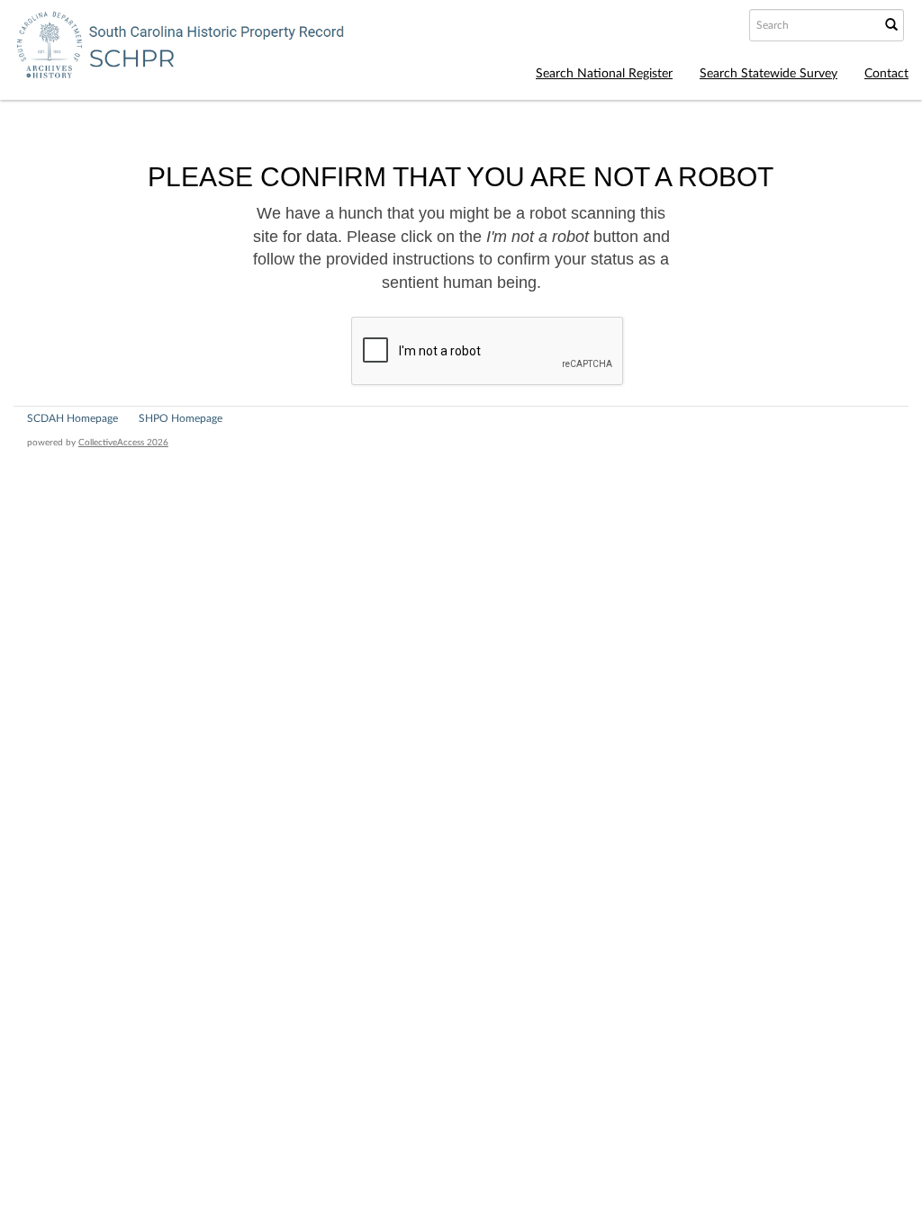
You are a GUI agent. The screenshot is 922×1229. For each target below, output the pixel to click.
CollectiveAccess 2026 (123, 442)
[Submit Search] (891, 25)
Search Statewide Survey (768, 73)
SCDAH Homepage (72, 418)
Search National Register (604, 73)
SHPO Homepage (180, 418)
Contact (886, 73)
